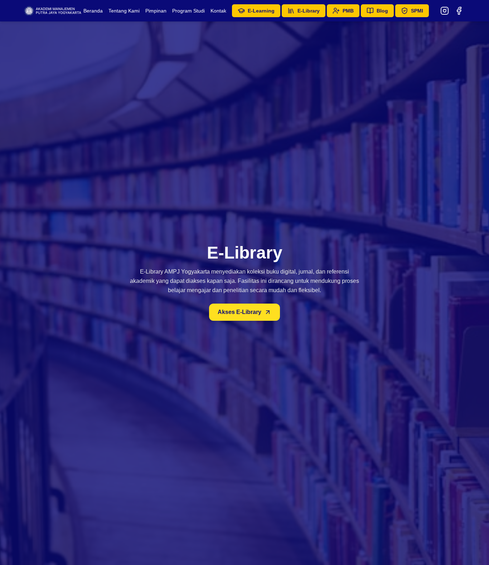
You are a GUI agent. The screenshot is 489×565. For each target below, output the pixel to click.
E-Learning (261, 11)
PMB (348, 11)
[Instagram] (444, 10)
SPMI (417, 11)
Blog (382, 11)
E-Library (308, 11)
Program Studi (188, 11)
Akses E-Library (239, 312)
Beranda (93, 11)
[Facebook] (459, 10)
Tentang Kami (124, 11)
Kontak (218, 11)
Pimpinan (155, 11)
